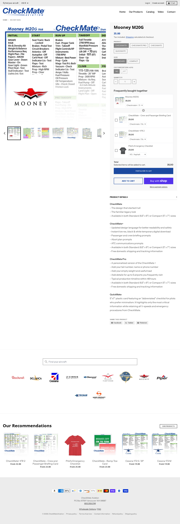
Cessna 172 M (164, 461)
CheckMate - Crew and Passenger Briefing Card (45, 462)
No (116, 71)
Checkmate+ (121, 45)
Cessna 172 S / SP (134, 461)
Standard (120, 61)
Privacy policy (71, 514)
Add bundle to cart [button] (143, 171)
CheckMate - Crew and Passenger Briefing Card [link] (149, 115)
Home (5, 20)
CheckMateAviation (56, 514)
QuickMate (120, 51)
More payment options (158, 187)
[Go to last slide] (5, 133)
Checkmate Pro (139, 45)
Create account (158, 3)
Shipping (130, 37)
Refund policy (117, 514)
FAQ (99, 509)
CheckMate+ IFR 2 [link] (136, 131)
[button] (14, 133)
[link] (119, 101)
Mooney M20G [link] (132, 97)
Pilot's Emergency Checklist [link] (140, 146)
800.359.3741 (90, 503)
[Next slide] (104, 133)
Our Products (168, 426)
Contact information (102, 514)
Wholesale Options (87, 509)
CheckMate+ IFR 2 (15, 461)
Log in (147, 3)
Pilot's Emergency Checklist (75, 462)
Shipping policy (131, 514)
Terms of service (85, 514)
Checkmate (156, 45)
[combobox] (90, 361)
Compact (133, 61)
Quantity (118, 77)
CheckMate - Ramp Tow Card (104, 462)
